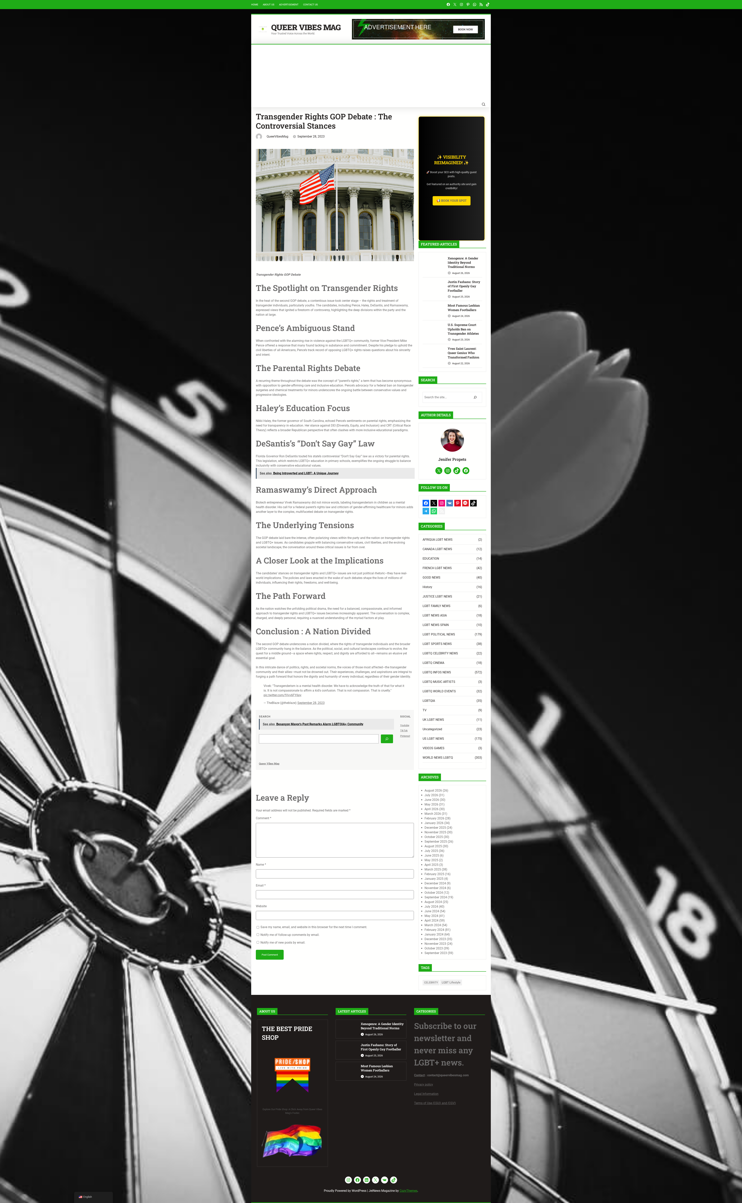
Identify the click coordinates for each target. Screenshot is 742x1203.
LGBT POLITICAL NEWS (439, 634)
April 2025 (431, 865)
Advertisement (289, 4)
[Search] (387, 738)
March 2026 (433, 814)
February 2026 (434, 818)
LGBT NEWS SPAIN (436, 625)
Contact (419, 1075)
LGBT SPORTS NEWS (437, 644)
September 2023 (436, 953)
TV (424, 710)
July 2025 (431, 851)
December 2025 (435, 827)
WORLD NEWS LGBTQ (438, 757)
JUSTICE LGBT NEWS (437, 596)
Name (261, 864)
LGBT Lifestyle (451, 982)
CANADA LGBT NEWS (437, 549)
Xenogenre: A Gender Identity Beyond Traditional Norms (463, 262)
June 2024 (432, 911)
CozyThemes (408, 1191)
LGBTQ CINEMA (433, 663)
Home (254, 4)
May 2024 (431, 916)
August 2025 (433, 846)
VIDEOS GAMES (433, 748)
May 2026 (431, 804)
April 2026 (431, 809)
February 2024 (434, 930)
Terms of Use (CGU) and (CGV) (435, 1103)
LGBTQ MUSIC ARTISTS (439, 682)
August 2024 (433, 902)
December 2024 (435, 883)
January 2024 (434, 934)
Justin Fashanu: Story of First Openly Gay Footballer (464, 286)
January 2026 (434, 823)
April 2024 (431, 920)
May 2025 (431, 860)
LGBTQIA (429, 701)
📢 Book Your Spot (452, 201)
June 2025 (432, 855)
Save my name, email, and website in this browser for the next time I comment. (313, 927)
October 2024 (434, 892)
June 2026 (432, 800)
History (427, 587)
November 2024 (435, 888)
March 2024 (433, 925)
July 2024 (431, 906)
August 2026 (433, 790)
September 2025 (436, 841)
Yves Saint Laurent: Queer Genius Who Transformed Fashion (463, 352)
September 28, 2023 (311, 703)
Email (261, 885)
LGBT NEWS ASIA (435, 615)
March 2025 (433, 869)
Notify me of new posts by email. (282, 942)
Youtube (404, 725)
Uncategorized (432, 729)
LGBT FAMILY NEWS (436, 606)
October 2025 (434, 837)
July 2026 (431, 795)
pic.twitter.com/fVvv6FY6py (282, 695)
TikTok (404, 730)
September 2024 (436, 897)
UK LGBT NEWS (433, 720)
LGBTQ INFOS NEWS (437, 672)
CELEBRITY (431, 982)
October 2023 (434, 948)
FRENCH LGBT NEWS (437, 568)
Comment (263, 818)
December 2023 (435, 939)
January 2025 (434, 879)
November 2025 (435, 832)
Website (261, 906)
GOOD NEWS (431, 577)
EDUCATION (431, 558)
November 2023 (435, 944)
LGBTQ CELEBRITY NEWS (440, 653)
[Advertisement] (371, 73)
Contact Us (310, 4)
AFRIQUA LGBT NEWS (438, 539)
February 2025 (434, 874)
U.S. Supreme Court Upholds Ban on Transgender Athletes (463, 329)
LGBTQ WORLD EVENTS (439, 691)
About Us (268, 4)
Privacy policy (423, 1084)
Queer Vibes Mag (306, 27)
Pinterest (405, 735)
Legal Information (426, 1094)
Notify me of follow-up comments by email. (289, 935)
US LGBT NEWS (433, 738)
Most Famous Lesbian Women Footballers (464, 307)
